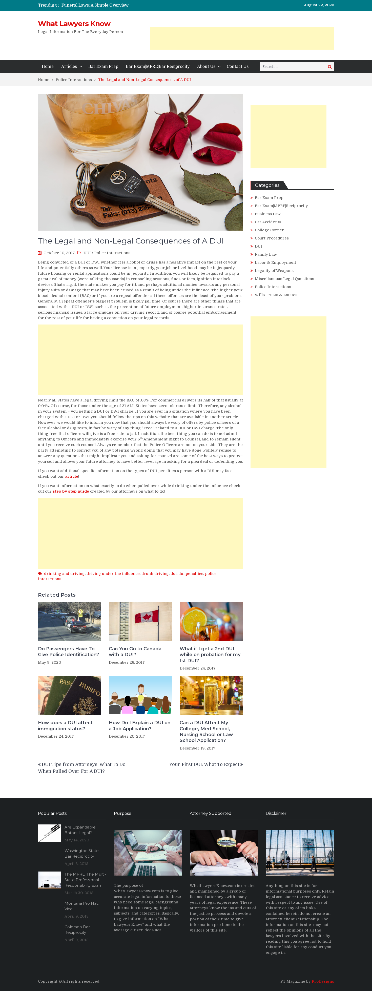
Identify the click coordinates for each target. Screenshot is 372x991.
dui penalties (190, 573)
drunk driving (155, 573)
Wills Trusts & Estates (276, 295)
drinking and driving (64, 573)
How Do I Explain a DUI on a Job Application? (140, 725)
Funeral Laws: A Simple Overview (95, 5)
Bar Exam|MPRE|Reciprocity (281, 206)
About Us (206, 66)
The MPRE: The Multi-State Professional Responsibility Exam (85, 880)
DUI (87, 253)
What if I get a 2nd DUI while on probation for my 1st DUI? (210, 654)
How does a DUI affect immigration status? (65, 725)
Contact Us (238, 66)
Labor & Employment (275, 262)
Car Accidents (268, 222)
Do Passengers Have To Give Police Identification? (68, 651)
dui (174, 573)
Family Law (266, 254)
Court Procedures (272, 238)
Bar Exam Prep (103, 66)
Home (48, 66)
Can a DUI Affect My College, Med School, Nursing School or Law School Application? (206, 731)
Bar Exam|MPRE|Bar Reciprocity (158, 66)
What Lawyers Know (74, 23)
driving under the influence (113, 573)
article (71, 476)
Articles (69, 66)
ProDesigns (323, 981)
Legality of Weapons (274, 270)
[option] (138, 5)
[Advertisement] (242, 38)
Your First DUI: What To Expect (204, 764)
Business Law (268, 214)
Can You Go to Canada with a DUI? (135, 651)
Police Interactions (112, 253)
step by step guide (71, 491)
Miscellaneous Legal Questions (284, 278)
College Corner (269, 230)
